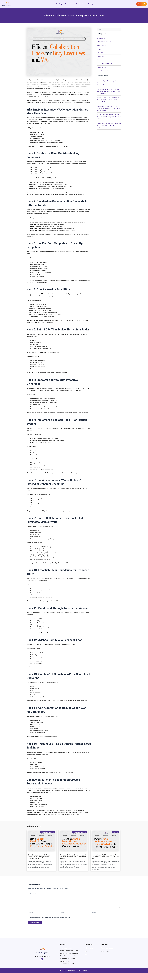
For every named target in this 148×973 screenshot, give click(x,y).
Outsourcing (100, 56)
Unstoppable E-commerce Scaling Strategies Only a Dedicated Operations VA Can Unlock (108, 108)
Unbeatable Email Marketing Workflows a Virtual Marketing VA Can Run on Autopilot (109, 125)
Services (68, 4)
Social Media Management (104, 63)
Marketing (100, 52)
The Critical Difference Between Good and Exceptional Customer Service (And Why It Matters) (108, 91)
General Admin (101, 45)
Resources (79, 4)
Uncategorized (101, 67)
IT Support (100, 49)
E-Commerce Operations (104, 42)
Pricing (90, 4)
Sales (98, 60)
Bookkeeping (101, 38)
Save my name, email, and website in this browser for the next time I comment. (50, 917)
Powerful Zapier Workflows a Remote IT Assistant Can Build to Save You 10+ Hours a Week (108, 100)
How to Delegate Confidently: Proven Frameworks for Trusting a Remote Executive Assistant (108, 83)
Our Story (59, 4)
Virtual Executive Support (104, 71)
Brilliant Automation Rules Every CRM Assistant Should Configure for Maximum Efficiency (109, 117)
